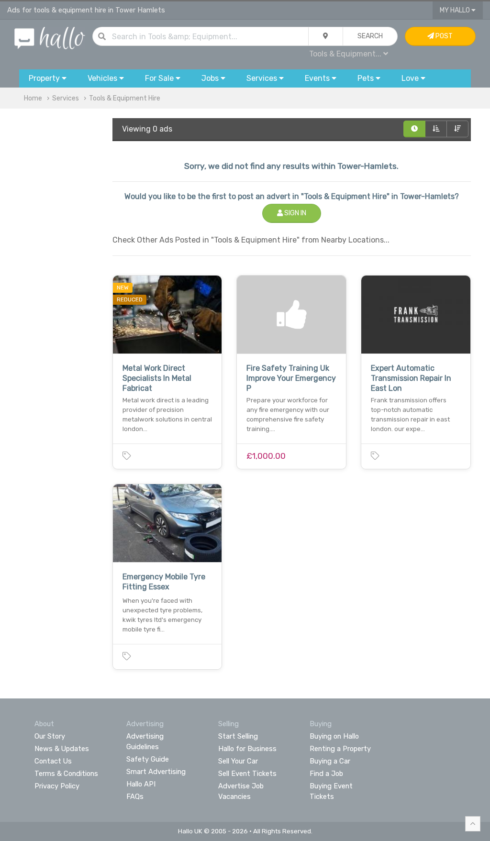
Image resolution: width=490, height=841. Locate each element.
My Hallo (455, 10)
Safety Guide (147, 759)
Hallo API (141, 784)
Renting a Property (340, 748)
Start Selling (238, 736)
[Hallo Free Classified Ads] (49, 37)
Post (443, 36)
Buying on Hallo (334, 736)
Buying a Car (330, 761)
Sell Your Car (238, 761)
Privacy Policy (56, 786)
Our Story (49, 736)
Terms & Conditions (66, 773)
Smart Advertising (156, 771)
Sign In (294, 213)
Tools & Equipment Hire (124, 98)
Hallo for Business (247, 748)
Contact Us (53, 761)
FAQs (135, 796)
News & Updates (61, 748)
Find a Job (326, 773)
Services (65, 98)
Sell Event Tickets (247, 773)
